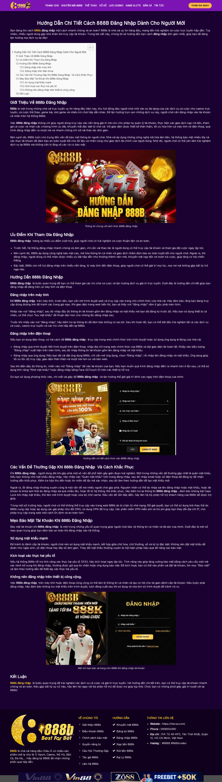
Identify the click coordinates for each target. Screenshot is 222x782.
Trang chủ (52, 5)
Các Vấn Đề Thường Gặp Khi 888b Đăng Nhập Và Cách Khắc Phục (56, 75)
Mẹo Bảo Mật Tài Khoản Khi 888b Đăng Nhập (44, 78)
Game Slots (133, 5)
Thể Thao (91, 5)
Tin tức (159, 5)
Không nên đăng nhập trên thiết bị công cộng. (50, 89)
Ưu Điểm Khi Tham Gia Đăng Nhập (39, 59)
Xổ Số (103, 5)
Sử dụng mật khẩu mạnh (38, 82)
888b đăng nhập (20, 683)
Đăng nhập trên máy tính (38, 67)
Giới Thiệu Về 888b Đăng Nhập (36, 56)
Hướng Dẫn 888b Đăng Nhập (36, 63)
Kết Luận (24, 93)
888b (37, 30)
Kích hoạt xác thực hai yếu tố (41, 86)
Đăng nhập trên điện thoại (39, 71)
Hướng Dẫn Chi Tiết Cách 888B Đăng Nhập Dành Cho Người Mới (50, 52)
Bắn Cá (147, 5)
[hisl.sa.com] (25, 5)
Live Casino (116, 5)
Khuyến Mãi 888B (71, 5)
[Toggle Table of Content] (89, 47)
